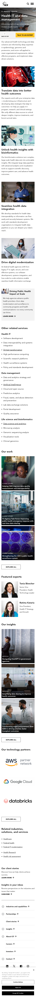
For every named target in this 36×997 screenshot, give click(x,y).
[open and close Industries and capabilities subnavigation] (3, 906)
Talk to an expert (25, 35)
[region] (18, 982)
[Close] (34, 970)
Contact (9, 959)
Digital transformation (12, 350)
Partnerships (11, 914)
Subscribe (5, 894)
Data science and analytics (14, 423)
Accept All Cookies (18, 993)
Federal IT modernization (13, 847)
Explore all (11, 567)
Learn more (6, 877)
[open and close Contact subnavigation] (3, 959)
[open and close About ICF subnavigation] (3, 936)
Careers (9, 944)
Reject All (18, 987)
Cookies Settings (18, 982)
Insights (9, 929)
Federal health (10, 11)
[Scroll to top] (5, 34)
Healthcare (7, 839)
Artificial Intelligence (12, 384)
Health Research (9, 852)
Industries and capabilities (16, 906)
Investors (9, 951)
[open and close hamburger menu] (32, 3)
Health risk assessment (12, 856)
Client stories (11, 921)
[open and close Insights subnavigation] (3, 929)
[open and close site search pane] (27, 3)
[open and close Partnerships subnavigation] (3, 914)
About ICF (10, 936)
